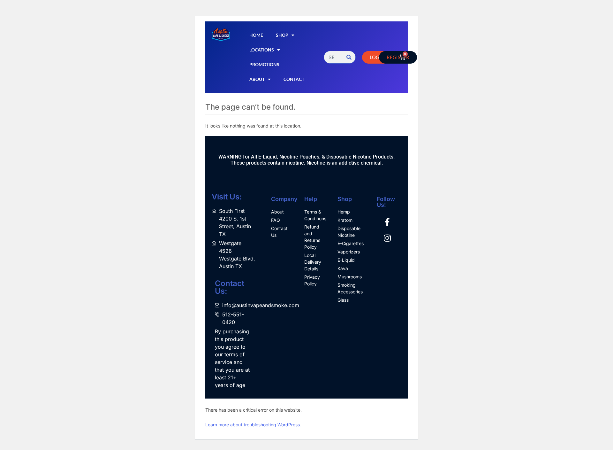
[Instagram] (387, 238)
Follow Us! (386, 202)
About (257, 79)
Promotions (264, 64)
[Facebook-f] (387, 222)
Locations (261, 49)
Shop (282, 35)
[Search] (349, 57)
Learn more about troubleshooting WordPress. (253, 424)
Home (256, 35)
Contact (294, 79)
